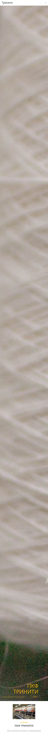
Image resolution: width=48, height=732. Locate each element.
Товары (35, 696)
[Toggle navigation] (45, 3)
